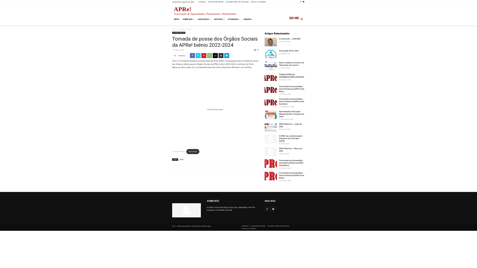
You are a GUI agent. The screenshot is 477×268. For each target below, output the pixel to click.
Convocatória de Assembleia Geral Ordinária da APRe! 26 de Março (291, 175)
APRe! (182, 159)
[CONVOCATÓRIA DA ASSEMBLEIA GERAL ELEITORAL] (271, 77)
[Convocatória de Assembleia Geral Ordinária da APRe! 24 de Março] (271, 89)
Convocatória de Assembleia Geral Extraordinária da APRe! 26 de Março (291, 162)
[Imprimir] (221, 55)
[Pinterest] (203, 55)
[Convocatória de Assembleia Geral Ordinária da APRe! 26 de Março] (271, 176)
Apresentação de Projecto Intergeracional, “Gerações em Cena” (291, 114)
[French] (294, 18)
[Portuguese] (297, 18)
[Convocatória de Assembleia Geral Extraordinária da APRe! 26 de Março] (271, 163)
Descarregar (193, 151)
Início (174, 29)
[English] (290, 18)
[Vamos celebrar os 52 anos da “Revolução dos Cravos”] (271, 65)
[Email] (215, 55)
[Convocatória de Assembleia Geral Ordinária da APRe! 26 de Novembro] (271, 102)
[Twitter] (198, 55)
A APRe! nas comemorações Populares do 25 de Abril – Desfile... (290, 138)
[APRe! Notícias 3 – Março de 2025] (271, 151)
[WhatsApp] (209, 55)
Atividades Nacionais (179, 33)
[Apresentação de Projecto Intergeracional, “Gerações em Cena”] (271, 114)
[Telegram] (226, 55)
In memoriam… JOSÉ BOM (289, 39)
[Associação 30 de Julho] (271, 54)
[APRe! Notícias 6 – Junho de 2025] (271, 127)
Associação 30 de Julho (289, 51)
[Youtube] (303, 1)
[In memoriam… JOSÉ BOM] (271, 42)
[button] (302, 19)
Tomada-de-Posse (178, 151)
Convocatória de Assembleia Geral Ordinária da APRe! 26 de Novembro (291, 101)
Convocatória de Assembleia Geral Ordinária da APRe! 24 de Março (291, 88)
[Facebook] (300, 1)
